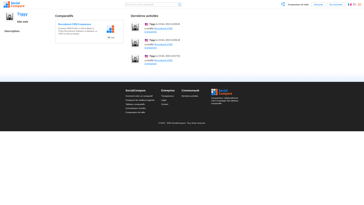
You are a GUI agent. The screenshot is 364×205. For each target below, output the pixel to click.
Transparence (167, 96)
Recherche (179, 4)
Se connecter (336, 4)
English (354, 4)
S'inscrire (318, 4)
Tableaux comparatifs (135, 104)
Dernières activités (190, 96)
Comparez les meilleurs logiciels (140, 100)
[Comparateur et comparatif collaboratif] (14, 4)
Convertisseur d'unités (136, 108)
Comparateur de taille (298, 4)
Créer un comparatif (283, 4)
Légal (163, 100)
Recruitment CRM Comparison (74, 24)
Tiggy (152, 24)
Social (224, 92)
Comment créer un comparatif (139, 96)
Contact (164, 104)
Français (349, 4)
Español (359, 4)
